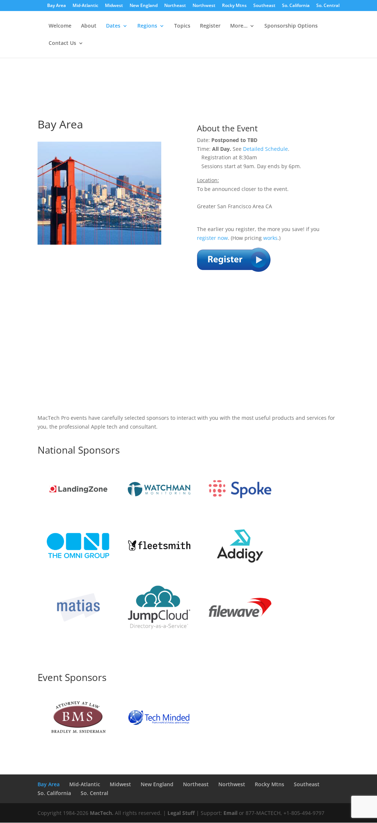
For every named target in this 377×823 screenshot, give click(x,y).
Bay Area (56, 5)
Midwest (114, 5)
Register (210, 26)
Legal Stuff (181, 812)
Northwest (204, 5)
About (88, 26)
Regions (147, 26)
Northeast (175, 5)
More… (238, 26)
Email (230, 812)
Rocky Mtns (234, 5)
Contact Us (62, 43)
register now (212, 237)
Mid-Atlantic (85, 5)
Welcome (60, 26)
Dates (113, 26)
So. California (296, 5)
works (270, 237)
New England (144, 5)
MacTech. (101, 812)
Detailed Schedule (265, 148)
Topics (182, 26)
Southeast (264, 5)
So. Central (327, 5)
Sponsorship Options (291, 26)
